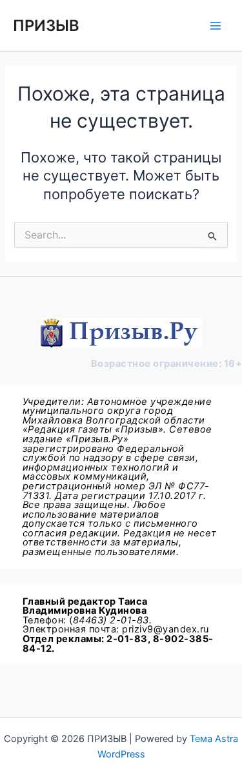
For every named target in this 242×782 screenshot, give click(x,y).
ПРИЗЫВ (46, 25)
